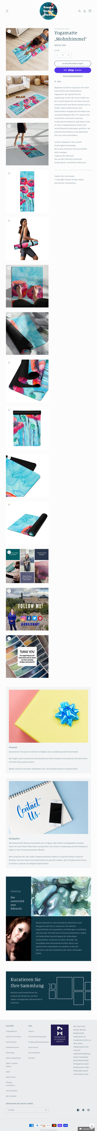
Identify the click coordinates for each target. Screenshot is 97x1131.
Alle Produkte (11, 1096)
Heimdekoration (12, 1047)
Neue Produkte (12, 1091)
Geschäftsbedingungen (37, 1036)
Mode (8, 1072)
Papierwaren (11, 1077)
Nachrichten (33, 1047)
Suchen (31, 1031)
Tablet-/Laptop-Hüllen (12, 1064)
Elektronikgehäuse (13, 1058)
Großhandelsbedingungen (38, 1042)
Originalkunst (11, 1031)
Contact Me (87, 1129)
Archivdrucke (11, 1042)
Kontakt (31, 1058)
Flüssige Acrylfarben (10, 1083)
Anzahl (57, 50)
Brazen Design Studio (50, 1130)
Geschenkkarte (34, 1053)
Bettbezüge (10, 1053)
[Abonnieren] (45, 1110)
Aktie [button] (59, 81)
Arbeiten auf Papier (13, 1036)
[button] (7, 11)
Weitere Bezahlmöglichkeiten (73, 76)
